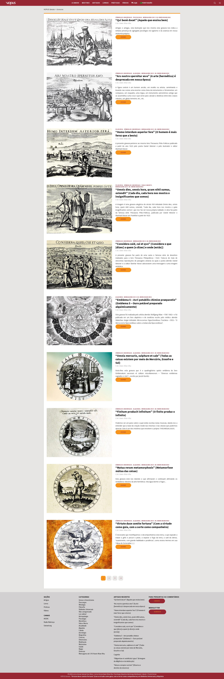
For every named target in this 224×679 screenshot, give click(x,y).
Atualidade (82, 626)
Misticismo (82, 644)
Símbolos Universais (124, 17)
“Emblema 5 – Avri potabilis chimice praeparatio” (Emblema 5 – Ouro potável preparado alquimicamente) (128, 638)
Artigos (46, 600)
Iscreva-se (157, 612)
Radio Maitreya (49, 622)
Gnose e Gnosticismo (86, 600)
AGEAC (46, 618)
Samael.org (48, 625)
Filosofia (119, 129)
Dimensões (83, 640)
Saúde (81, 647)
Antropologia (83, 616)
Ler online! (82, 614)
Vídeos (46, 610)
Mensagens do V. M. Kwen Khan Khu (157, 17)
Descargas (82, 602)
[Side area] (218, 3)
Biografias (82, 635)
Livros (46, 603)
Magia (81, 649)
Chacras (82, 637)
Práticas (47, 607)
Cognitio (117, 654)
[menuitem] (146, 3)
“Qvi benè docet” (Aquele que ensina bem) (129, 600)
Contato (157, 601)
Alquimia (136, 73)
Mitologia (82, 605)
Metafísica (82, 621)
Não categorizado (85, 612)
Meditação (82, 642)
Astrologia (82, 633)
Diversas (82, 651)
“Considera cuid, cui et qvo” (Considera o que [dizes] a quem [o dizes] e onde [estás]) (128, 629)
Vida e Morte (147, 185)
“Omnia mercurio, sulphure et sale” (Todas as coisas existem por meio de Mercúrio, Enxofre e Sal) (129, 648)
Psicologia (137, 17)
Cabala (81, 630)
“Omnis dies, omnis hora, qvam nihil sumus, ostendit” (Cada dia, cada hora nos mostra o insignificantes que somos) (129, 620)
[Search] (213, 3)
